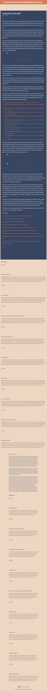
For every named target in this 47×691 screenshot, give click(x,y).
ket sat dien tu (29, 480)
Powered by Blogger (24, 686)
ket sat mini (11, 476)
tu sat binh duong (24, 488)
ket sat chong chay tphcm (14, 673)
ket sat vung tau (15, 457)
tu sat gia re (14, 486)
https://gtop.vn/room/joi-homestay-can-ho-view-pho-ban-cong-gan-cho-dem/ (21, 233)
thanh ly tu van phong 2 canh (6, 336)
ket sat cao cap (29, 457)
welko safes (35, 457)
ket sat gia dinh (17, 485)
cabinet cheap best (13, 473)
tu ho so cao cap (27, 463)
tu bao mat (23, 460)
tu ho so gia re (21, 469)
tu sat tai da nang (4, 295)
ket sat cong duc (19, 477)
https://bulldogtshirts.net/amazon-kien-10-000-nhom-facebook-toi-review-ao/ (24, 139)
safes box (16, 464)
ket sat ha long (18, 456)
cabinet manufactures (13, 472)
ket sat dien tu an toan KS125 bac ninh (8, 419)
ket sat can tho (12, 456)
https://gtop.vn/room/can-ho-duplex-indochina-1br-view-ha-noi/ (18, 216)
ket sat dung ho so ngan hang (25, 462)
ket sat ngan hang (15, 462)
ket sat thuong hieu (27, 477)
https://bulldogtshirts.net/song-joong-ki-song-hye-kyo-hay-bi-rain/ (21, 102)
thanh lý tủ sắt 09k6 (13, 611)
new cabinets (35, 472)
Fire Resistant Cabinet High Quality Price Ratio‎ (23, 2)
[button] (3, 17)
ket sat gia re (31, 479)
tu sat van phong (16, 488)
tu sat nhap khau (21, 461)
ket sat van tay (33, 466)
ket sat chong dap (25, 466)
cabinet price (29, 472)
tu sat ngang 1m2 (4, 357)
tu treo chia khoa (31, 487)
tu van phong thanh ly (23, 491)
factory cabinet (20, 473)
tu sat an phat (28, 461)
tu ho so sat (35, 481)
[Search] (45, 2)
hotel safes (11, 464)
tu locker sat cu (12, 632)
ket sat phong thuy (17, 460)
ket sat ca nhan (12, 479)
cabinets (16, 470)
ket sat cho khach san (30, 464)
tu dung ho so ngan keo (6, 440)
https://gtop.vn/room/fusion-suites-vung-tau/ (13, 218)
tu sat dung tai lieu (23, 487)
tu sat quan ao (17, 481)
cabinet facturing (30, 470)
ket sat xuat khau (33, 476)
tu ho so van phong (25, 482)
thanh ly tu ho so (29, 481)
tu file (12, 481)
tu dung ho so (23, 468)
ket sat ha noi (24, 456)
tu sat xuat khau (14, 461)
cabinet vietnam (16, 474)
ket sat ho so (23, 481)
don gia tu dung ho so (5, 274)
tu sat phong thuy (14, 469)
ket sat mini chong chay (26, 485)
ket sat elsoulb (35, 463)
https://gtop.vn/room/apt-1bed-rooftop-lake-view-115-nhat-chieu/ (18, 227)
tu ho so (29, 486)
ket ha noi (15, 483)
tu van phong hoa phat (33, 491)
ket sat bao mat (25, 479)
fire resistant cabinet (28, 473)
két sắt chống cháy (13, 454)
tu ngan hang (32, 482)
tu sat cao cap (18, 458)
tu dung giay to (30, 468)
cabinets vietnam (22, 472)
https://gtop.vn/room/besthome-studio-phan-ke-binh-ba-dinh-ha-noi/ (19, 230)
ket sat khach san (21, 464)
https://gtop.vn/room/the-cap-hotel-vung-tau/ (13, 221)
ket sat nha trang (31, 456)
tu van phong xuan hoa (25, 490)
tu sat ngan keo (4, 378)
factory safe (26, 469)
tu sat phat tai (15, 463)
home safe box (17, 468)
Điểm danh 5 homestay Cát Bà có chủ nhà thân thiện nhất (20, 590)
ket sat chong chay (17, 466)
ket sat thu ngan (12, 477)
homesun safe (31, 458)
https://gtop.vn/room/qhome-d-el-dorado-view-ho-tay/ (15, 224)
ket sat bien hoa (22, 457)
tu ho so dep (32, 469)
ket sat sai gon (35, 477)
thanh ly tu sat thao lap (5, 398)
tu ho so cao (25, 486)
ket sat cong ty (19, 479)
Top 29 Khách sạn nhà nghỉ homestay (16, 549)
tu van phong (18, 482)
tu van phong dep (14, 491)
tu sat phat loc (21, 463)
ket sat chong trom (16, 480)
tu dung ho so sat (15, 487)
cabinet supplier (22, 470)
